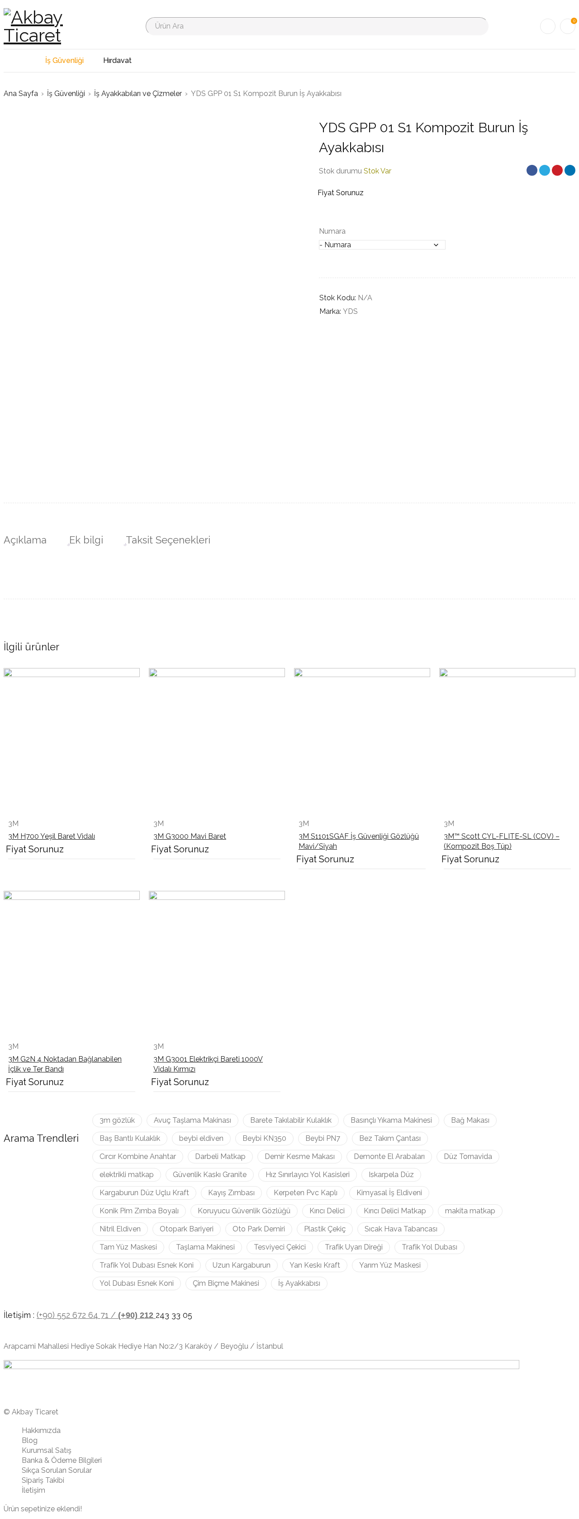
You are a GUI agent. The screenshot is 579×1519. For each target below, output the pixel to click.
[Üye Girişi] (547, 26)
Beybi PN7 (322, 1138)
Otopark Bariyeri (187, 1229)
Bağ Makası (470, 1120)
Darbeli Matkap (220, 1156)
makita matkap (470, 1211)
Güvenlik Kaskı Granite (210, 1174)
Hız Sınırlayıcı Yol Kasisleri (308, 1174)
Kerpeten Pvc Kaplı (305, 1192)
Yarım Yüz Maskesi (390, 1265)
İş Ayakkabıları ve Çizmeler (138, 93)
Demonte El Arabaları (389, 1156)
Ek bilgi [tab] (86, 540)
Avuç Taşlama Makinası (192, 1120)
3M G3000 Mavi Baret (189, 836)
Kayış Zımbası (231, 1192)
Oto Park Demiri (259, 1229)
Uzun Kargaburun (242, 1265)
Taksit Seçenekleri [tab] (168, 540)
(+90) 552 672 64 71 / (77, 1315)
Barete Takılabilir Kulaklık (291, 1120)
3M (13, 823)
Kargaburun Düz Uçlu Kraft (144, 1192)
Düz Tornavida (468, 1156)
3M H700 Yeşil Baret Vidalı (51, 836)
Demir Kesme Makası (300, 1156)
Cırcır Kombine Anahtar (138, 1156)
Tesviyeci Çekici (280, 1247)
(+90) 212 (137, 1315)
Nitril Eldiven (120, 1229)
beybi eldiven (201, 1138)
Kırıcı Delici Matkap (395, 1211)
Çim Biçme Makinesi (226, 1283)
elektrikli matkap (127, 1174)
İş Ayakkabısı (299, 1283)
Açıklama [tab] (25, 540)
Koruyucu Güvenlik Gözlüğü (244, 1211)
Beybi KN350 (264, 1138)
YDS (350, 311)
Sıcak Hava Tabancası (401, 1229)
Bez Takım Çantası (390, 1138)
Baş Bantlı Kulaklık (130, 1138)
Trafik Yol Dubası (429, 1247)
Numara (332, 231)
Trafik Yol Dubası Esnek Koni (147, 1265)
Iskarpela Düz (391, 1174)
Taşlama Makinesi (205, 1247)
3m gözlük (117, 1120)
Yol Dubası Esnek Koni (137, 1283)
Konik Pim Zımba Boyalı (139, 1211)
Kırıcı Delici (327, 1211)
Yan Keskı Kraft (315, 1265)
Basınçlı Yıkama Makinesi (391, 1120)
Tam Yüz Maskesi (128, 1247)
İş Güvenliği (66, 93)
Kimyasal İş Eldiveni (389, 1192)
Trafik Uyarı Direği (354, 1247)
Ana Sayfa (21, 93)
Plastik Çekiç (325, 1229)
